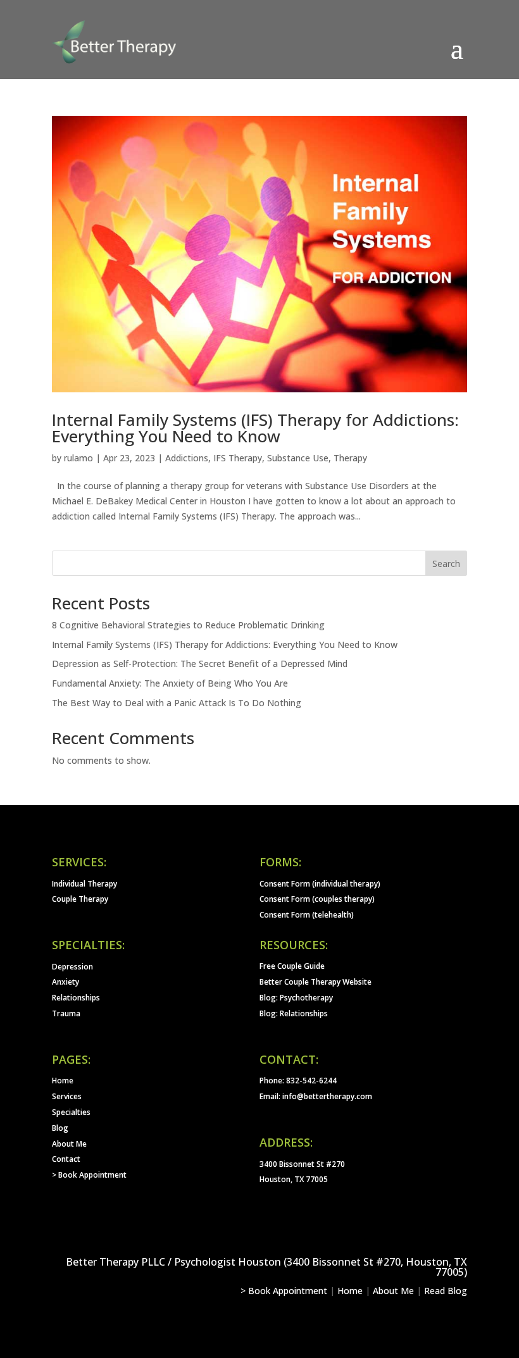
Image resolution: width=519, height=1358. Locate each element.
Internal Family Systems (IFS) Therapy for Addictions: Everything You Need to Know (255, 427)
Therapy (350, 458)
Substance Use (297, 458)
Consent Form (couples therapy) (317, 899)
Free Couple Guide (292, 966)
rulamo (78, 458)
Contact (66, 1159)
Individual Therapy (84, 883)
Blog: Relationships (294, 1013)
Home (62, 1080)
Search (446, 564)
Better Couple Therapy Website (316, 981)
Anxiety (65, 981)
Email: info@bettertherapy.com (316, 1096)
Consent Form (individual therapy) (320, 883)
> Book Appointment (89, 1174)
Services (67, 1096)
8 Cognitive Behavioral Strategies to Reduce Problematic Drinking (188, 625)
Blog (60, 1128)
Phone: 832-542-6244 (298, 1080)
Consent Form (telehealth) (307, 914)
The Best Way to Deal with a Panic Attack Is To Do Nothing (176, 703)
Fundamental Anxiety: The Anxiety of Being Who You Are (170, 683)
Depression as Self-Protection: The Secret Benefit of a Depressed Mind (199, 663)
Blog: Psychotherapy (296, 997)
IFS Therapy (237, 458)
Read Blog (445, 1291)
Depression (72, 966)
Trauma (66, 1013)
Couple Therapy (80, 899)
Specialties (71, 1112)
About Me (69, 1143)
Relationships (76, 997)
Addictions (186, 458)
